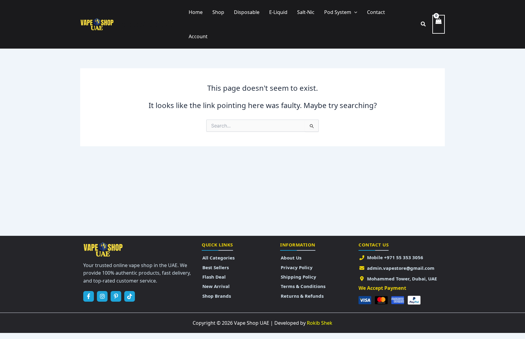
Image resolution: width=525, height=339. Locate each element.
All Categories (218, 258)
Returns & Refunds (302, 296)
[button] (354, 12)
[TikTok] (129, 296)
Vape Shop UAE (148, 24)
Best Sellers (215, 267)
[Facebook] (88, 296)
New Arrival (216, 286)
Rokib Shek (319, 323)
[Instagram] (102, 296)
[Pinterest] (116, 296)
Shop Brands (216, 296)
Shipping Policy (298, 277)
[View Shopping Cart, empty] (438, 24)
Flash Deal (214, 277)
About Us (291, 258)
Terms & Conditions (303, 286)
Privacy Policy (297, 267)
